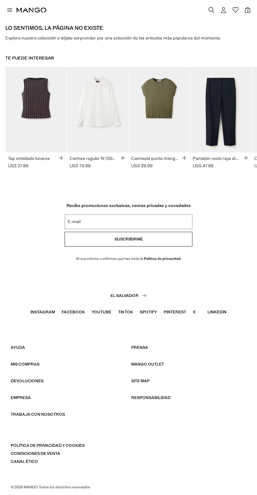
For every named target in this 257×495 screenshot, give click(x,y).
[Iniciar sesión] (224, 10)
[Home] (31, 10)
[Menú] (9, 10)
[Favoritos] (236, 10)
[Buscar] (211, 10)
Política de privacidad (162, 258)
